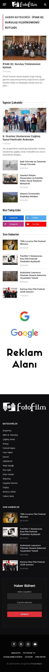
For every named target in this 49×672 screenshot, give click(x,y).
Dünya (5, 443)
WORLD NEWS (9, 491)
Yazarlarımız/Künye (12, 657)
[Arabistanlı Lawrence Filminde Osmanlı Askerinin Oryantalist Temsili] (10, 276)
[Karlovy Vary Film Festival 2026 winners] (10, 292)
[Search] (44, 4)
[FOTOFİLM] (24, 4)
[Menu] (4, 4)
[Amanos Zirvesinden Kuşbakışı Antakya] (10, 197)
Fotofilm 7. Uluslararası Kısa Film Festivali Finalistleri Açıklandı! (31, 259)
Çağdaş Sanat (9, 439)
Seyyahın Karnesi (10, 483)
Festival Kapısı (9, 448)
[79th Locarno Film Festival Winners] (10, 245)
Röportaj (6, 478)
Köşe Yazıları (8, 474)
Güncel (6, 456)
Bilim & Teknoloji (10, 435)
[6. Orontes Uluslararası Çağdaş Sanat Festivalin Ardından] (24, 120)
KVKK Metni (40, 657)
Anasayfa (16, 653)
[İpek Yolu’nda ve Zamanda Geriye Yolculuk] (10, 165)
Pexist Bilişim (36, 663)
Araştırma (7, 430)
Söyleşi (6, 487)
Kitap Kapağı (8, 465)
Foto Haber (8, 452)
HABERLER (7, 461)
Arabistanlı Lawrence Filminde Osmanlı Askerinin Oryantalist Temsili (33, 275)
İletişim (29, 657)
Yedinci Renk (8, 496)
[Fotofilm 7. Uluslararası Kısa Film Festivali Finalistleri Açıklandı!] (10, 259)
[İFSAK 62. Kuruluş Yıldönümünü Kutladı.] (24, 48)
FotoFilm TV (29, 653)
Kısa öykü (7, 470)
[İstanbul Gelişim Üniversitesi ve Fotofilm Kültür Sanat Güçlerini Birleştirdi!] (10, 179)
